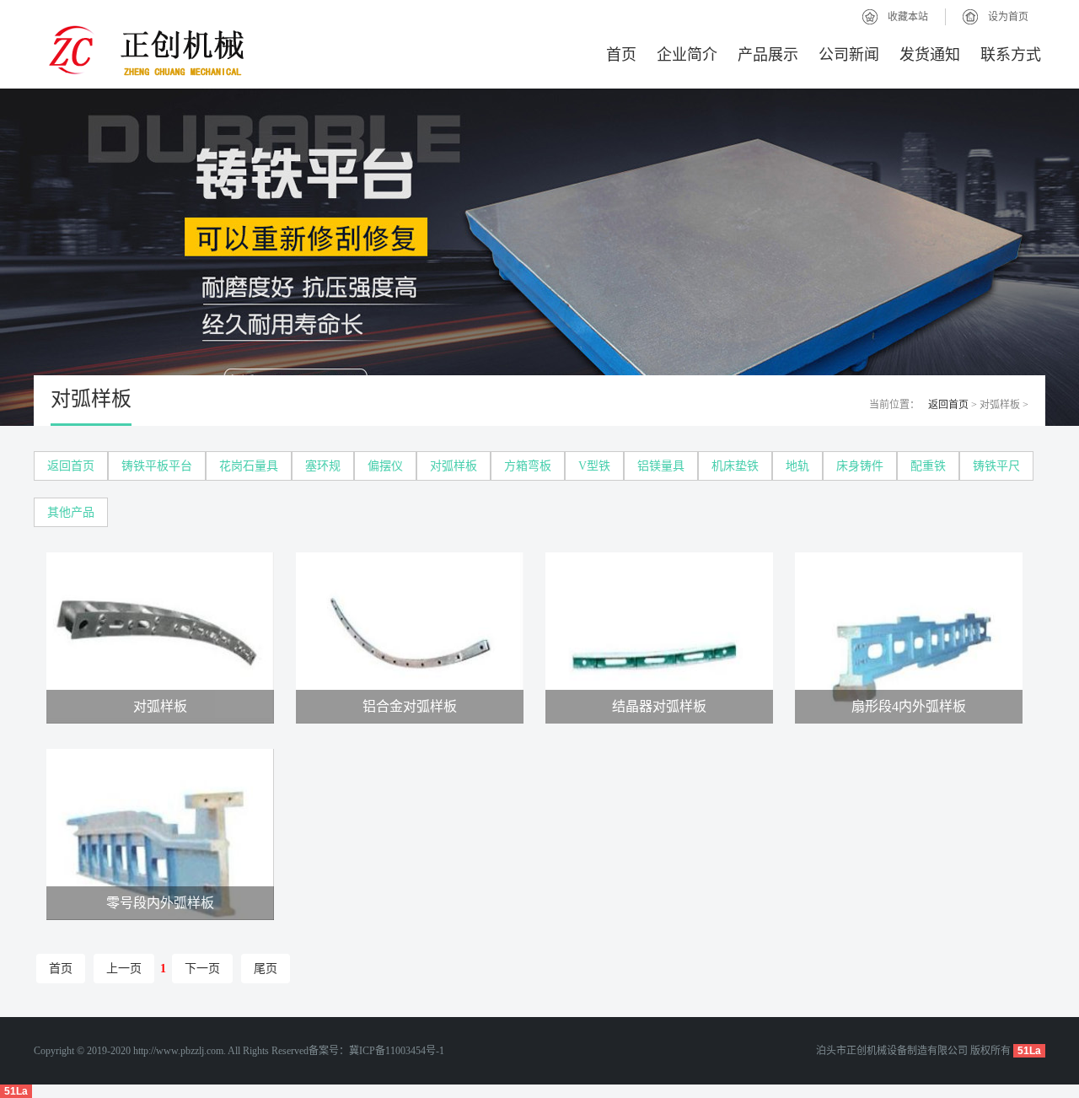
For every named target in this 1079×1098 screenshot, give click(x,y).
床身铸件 (859, 466)
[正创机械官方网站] (244, 52)
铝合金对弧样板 (409, 706)
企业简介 (687, 54)
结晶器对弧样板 (659, 706)
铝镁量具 (660, 466)
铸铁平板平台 (156, 466)
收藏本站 (908, 17)
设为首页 (1008, 17)
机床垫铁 (735, 466)
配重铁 (928, 466)
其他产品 (70, 512)
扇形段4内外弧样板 (908, 706)
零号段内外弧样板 (160, 903)
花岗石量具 (248, 466)
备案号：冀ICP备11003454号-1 (376, 1051)
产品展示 (768, 54)
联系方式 (1010, 54)
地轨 (797, 466)
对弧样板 (453, 466)
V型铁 (594, 466)
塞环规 (323, 466)
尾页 (265, 968)
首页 (621, 54)
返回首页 (948, 405)
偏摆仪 (385, 466)
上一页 (124, 968)
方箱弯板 (527, 466)
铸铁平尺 (996, 466)
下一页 (202, 968)
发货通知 (929, 54)
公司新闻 (849, 54)
